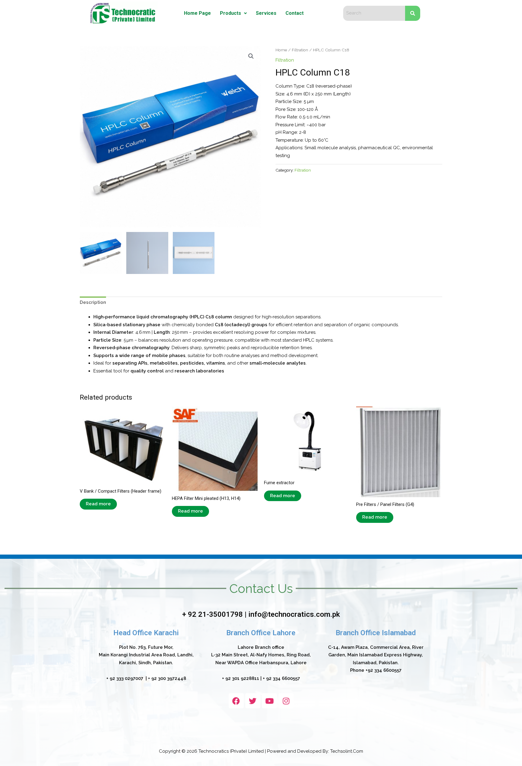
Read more (98, 504)
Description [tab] (93, 302)
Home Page (197, 13)
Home (281, 49)
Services (266, 13)
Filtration (300, 49)
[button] (233, 13)
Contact (294, 13)
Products (230, 13)
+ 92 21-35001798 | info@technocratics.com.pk (261, 614)
